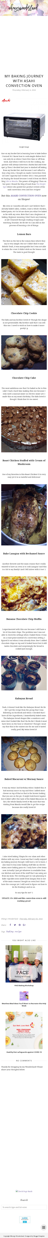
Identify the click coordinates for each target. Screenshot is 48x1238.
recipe (18, 931)
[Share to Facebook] (10, 925)
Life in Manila (12, 181)
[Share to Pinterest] (20, 925)
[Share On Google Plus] (24, 925)
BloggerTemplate (39, 1236)
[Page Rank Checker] (24, 1191)
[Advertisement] (24, 42)
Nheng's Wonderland (17, 1236)
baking (10, 931)
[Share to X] (15, 925)
